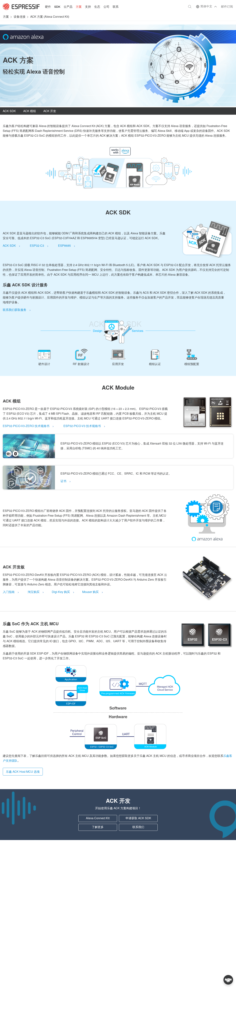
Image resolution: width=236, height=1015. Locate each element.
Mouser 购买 (90, 592)
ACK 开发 (49, 111)
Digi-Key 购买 (61, 592)
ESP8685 (64, 245)
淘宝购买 (33, 592)
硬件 (48, 6)
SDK (57, 6)
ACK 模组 (29, 111)
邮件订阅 (227, 6)
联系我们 (138, 827)
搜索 (190, 6)
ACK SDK (9, 111)
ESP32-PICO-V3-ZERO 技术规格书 (26, 426)
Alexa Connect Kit (98, 818)
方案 (79, 6)
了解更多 (98, 827)
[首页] (21, 6)
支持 (88, 6)
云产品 (68, 6)
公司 (106, 6)
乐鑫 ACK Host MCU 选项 (23, 771)
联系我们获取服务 (14, 310)
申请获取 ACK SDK (138, 818)
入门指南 (9, 592)
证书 (63, 481)
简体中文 (206, 6)
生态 (97, 6)
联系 (116, 6)
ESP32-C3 (37, 245)
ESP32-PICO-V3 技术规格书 (82, 426)
